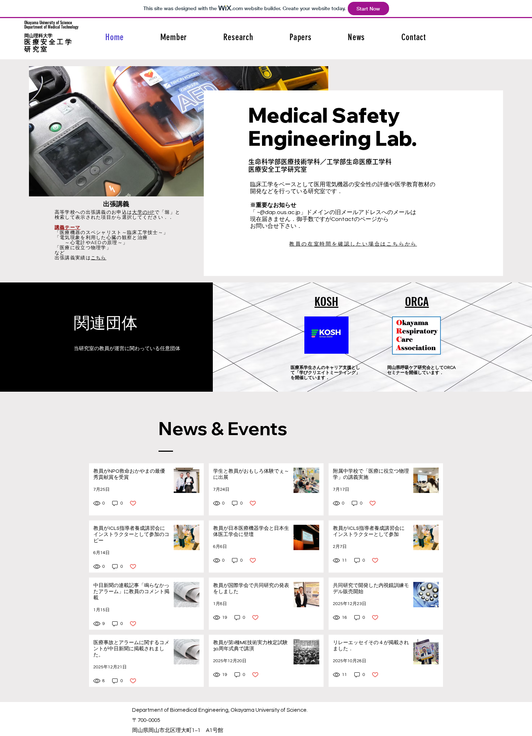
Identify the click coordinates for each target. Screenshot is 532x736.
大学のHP (143, 212)
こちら (98, 257)
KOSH (326, 301)
